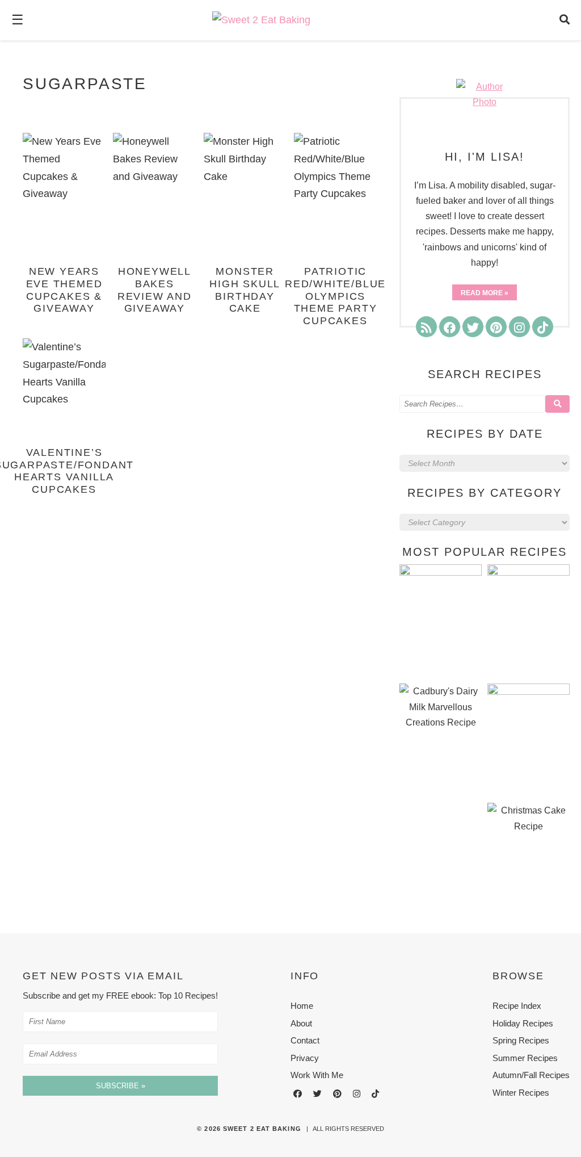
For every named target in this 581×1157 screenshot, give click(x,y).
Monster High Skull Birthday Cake (244, 290)
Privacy (304, 1058)
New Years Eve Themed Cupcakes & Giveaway (64, 290)
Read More (482, 293)
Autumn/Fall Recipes (531, 1075)
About (301, 1023)
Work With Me (316, 1075)
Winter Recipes (520, 1092)
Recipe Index (516, 1006)
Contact (304, 1040)
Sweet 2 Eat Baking (262, 1128)
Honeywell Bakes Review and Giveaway (154, 290)
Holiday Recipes (522, 1023)
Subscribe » (120, 1085)
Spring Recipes (520, 1040)
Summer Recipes (525, 1058)
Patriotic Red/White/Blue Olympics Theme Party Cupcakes (335, 296)
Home (301, 1006)
